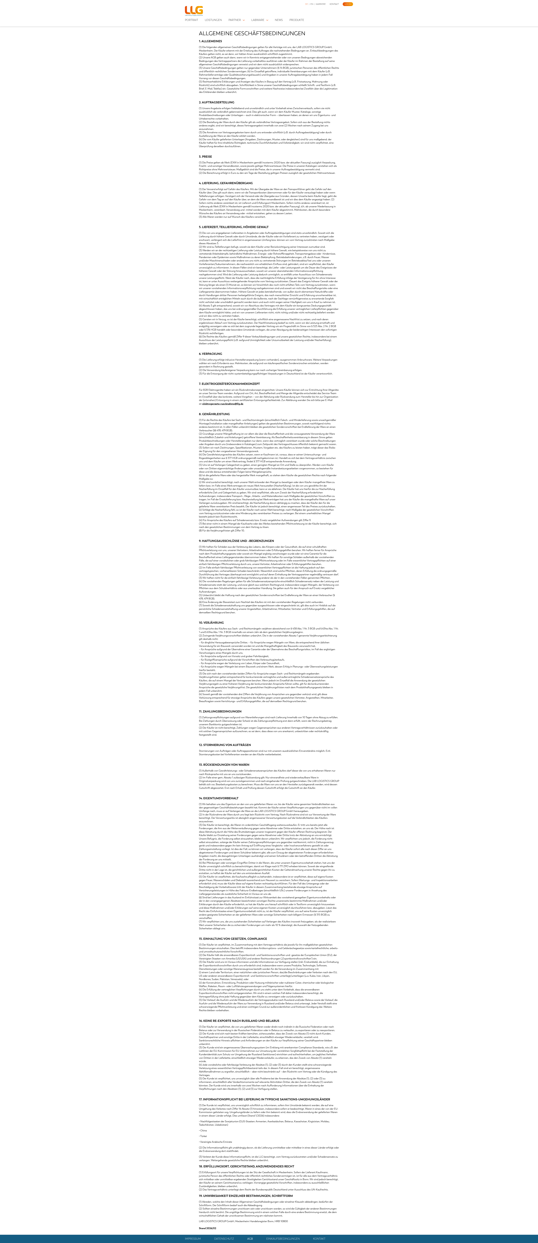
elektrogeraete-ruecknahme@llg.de (222, 403)
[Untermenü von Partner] (244, 20)
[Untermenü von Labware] (267, 20)
